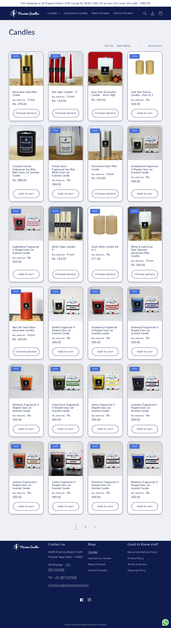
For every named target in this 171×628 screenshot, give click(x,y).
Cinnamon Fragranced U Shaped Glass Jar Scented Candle (105, 485)
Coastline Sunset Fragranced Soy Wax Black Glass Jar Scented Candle (26, 171)
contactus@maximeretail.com (68, 585)
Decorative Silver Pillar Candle (104, 168)
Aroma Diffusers (97, 570)
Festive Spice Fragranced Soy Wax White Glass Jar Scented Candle (63, 171)
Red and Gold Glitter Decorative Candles (24, 329)
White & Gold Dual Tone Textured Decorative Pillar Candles (142, 251)
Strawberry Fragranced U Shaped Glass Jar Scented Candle (104, 330)
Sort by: (109, 46)
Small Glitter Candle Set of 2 (105, 248)
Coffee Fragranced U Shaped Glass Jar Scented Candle (63, 485)
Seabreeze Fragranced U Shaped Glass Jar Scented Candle (144, 330)
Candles (93, 552)
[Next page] (95, 527)
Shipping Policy (136, 570)
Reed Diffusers (97, 564)
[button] (53, 13)
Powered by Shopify (97, 625)
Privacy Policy (135, 558)
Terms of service (137, 564)
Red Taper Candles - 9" (65, 92)
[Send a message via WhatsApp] (165, 622)
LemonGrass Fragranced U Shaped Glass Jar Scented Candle (65, 407)
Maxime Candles (80, 625)
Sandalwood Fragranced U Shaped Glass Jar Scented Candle (144, 169)
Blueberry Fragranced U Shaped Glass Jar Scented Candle (144, 485)
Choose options (26, 113)
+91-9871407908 (66, 577)
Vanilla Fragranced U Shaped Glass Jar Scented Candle (63, 330)
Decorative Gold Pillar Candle (25, 93)
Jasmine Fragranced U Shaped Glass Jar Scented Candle (25, 485)
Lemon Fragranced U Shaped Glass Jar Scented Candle (103, 407)
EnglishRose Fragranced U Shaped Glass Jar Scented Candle (26, 249)
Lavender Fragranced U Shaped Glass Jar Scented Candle (144, 407)
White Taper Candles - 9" (64, 248)
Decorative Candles (99, 558)
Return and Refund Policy (142, 552)
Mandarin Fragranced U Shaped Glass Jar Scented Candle (26, 407)
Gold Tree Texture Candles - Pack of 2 (142, 93)
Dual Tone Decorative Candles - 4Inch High (104, 93)
